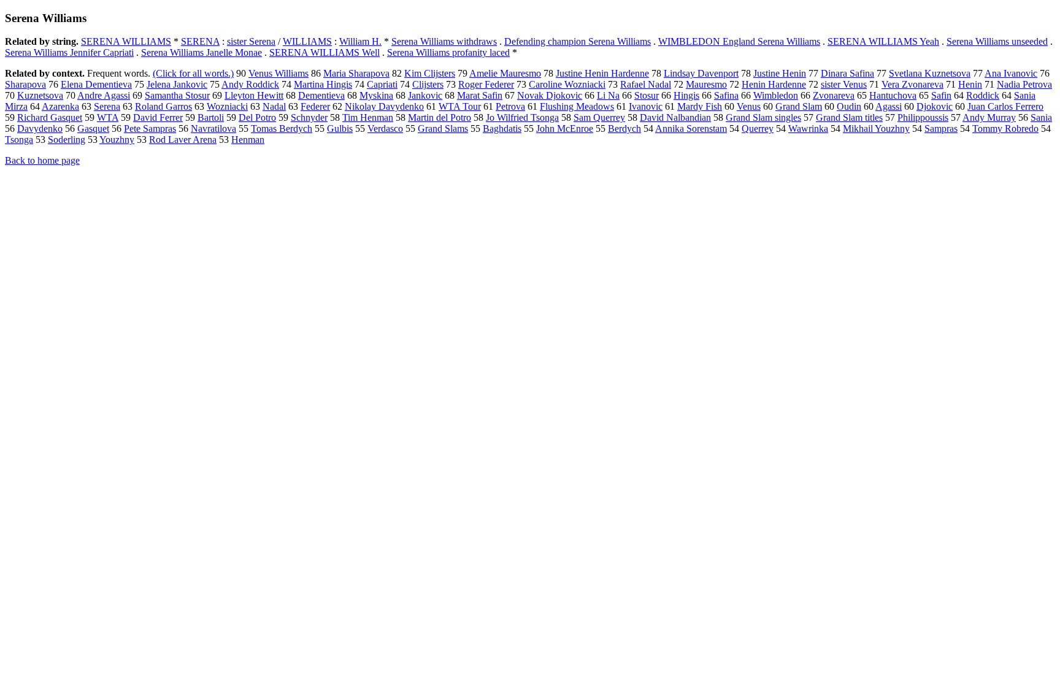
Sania (1041, 117)
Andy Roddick (250, 84)
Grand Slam (798, 106)
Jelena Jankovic (177, 84)
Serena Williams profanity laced (448, 52)
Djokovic (934, 106)
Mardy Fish (699, 106)
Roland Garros (163, 106)
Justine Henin (779, 73)
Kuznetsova (40, 95)
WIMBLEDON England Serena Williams (739, 41)
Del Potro (257, 117)
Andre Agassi (103, 95)
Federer (315, 106)
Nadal (274, 106)
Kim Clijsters (429, 73)
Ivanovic (645, 106)
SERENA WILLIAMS (126, 41)
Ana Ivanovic (1011, 73)
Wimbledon (775, 95)
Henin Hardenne (774, 84)
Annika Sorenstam (691, 128)
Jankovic (425, 95)
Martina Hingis (323, 84)
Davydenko (40, 128)
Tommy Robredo (1005, 128)
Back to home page (42, 160)
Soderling (66, 139)
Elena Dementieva (96, 84)
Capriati (382, 84)
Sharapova (25, 84)
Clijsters (428, 84)
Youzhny (116, 139)
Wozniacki (227, 106)
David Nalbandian (675, 117)
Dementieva (321, 95)
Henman (247, 139)
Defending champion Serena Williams (577, 41)
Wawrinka (808, 128)
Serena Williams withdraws (444, 41)
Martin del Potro (439, 117)
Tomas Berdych (281, 128)
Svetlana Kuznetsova (929, 73)
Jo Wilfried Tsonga (522, 117)
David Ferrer (158, 117)
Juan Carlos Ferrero (1005, 106)
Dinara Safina (847, 73)
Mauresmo (706, 84)
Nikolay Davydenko (384, 106)
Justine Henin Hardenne (602, 73)
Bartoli (211, 117)
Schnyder (309, 117)
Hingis (686, 95)
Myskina (376, 95)
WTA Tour (460, 106)
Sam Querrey (599, 117)
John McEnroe (564, 128)
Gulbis (340, 128)
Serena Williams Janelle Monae (201, 52)
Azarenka (60, 106)
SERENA (200, 41)
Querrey (758, 128)
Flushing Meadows (577, 106)
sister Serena (251, 41)
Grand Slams (443, 128)
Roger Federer (486, 84)
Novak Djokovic (549, 95)
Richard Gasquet (49, 117)
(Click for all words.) (193, 73)
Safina (726, 95)
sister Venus (844, 84)
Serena (107, 106)
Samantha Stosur (177, 95)
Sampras (941, 128)
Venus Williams (278, 73)
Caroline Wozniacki (567, 84)
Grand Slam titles (849, 117)
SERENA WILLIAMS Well (324, 52)
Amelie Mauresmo (505, 73)
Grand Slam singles (763, 117)
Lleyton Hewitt (254, 95)
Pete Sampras (150, 128)
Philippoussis (922, 117)
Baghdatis (502, 128)
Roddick (982, 95)
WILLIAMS (307, 41)
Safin (941, 95)
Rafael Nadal (645, 84)
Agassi (888, 106)
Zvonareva (834, 95)
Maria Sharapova (356, 73)
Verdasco (385, 128)
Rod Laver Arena (183, 139)
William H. (360, 41)
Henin (970, 84)
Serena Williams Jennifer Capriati (69, 52)
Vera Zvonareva (912, 84)
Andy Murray (989, 117)
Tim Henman (367, 117)
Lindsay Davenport (701, 73)
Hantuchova (892, 95)
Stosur (646, 95)
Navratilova (213, 128)
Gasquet (93, 128)
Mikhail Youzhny (876, 128)
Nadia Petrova (1024, 84)
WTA (107, 117)
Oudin (849, 106)
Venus (749, 106)
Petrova (510, 106)
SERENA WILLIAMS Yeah (883, 41)
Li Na (608, 95)
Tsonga (19, 139)
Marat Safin (479, 95)
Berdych (624, 128)
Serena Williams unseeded (997, 41)
